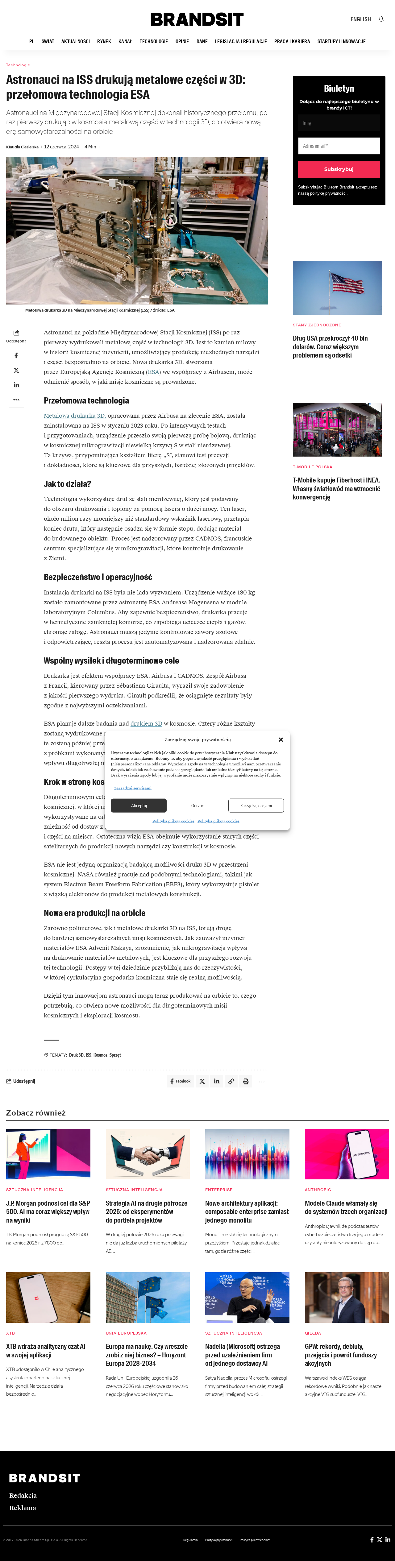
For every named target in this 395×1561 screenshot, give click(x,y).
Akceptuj (139, 805)
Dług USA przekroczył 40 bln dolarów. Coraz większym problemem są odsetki (330, 347)
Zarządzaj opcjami (256, 805)
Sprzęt (115, 1055)
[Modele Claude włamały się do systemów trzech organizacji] (347, 1154)
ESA (153, 371)
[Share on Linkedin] (16, 385)
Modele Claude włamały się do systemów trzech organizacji (346, 1207)
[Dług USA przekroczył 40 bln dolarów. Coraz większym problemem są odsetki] (337, 288)
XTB (10, 1333)
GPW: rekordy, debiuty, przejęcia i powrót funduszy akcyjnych (341, 1355)
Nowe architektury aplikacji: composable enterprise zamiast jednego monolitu (247, 1212)
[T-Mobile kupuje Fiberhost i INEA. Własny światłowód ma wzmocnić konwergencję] (337, 430)
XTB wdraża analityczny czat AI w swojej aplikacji (45, 1351)
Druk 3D (76, 1055)
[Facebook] (372, 1540)
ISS (88, 1055)
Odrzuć (197, 805)
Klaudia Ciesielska (22, 147)
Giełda (313, 1333)
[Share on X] (16, 370)
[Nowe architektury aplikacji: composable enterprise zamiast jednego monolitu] (247, 1154)
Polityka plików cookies (173, 820)
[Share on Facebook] (16, 355)
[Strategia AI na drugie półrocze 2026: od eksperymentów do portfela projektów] (148, 1154)
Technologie (18, 65)
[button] (281, 740)
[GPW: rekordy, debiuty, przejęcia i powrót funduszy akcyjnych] (347, 1297)
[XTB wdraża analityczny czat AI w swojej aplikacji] (48, 1297)
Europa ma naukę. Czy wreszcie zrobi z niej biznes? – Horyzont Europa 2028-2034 (147, 1355)
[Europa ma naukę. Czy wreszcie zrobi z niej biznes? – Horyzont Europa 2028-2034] (148, 1297)
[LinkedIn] (388, 1540)
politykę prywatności (328, 193)
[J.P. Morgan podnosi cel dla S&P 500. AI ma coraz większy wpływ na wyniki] (48, 1154)
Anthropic (318, 1189)
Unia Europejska (126, 1333)
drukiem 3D (146, 723)
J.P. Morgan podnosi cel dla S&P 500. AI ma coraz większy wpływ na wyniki (48, 1212)
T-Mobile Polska (313, 467)
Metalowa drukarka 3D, (75, 415)
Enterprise (219, 1189)
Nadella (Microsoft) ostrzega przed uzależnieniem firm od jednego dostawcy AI (242, 1355)
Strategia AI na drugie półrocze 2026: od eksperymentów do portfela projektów (147, 1212)
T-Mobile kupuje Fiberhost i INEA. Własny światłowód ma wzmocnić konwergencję (336, 489)
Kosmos (100, 1055)
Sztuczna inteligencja (34, 1189)
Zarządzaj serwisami (133, 787)
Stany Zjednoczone (317, 325)
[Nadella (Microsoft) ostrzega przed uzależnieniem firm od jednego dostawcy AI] (247, 1297)
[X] (379, 1540)
